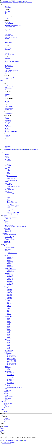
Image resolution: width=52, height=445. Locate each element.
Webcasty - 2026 (9, 300)
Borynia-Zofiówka (7, 159)
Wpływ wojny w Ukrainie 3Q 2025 (11, 355)
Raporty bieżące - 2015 (10, 264)
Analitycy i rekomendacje (8, 316)
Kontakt (8, 166)
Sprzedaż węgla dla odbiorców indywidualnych (11, 217)
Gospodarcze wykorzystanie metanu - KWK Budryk (13, 212)
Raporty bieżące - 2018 (10, 262)
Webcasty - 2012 (9, 310)
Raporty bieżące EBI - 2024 (10, 270)
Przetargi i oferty (6, 220)
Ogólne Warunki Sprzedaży (8, 219)
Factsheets (6, 312)
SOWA (8, 195)
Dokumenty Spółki (7, 385)
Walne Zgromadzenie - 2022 (10, 375)
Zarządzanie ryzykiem (8, 390)
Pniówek (6, 168)
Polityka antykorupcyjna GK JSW (11, 178)
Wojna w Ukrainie (6, 352)
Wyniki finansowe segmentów (9, 328)
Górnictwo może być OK (8, 237)
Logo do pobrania (6, 407)
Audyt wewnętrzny (9, 389)
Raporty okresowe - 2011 (10, 285)
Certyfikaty (8, 188)
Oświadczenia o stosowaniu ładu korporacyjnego (13, 386)
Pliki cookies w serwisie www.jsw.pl (6, 443)
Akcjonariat (6, 366)
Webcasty (6, 299)
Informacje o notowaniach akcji (9, 246)
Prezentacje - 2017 (9, 294)
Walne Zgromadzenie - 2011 (10, 383)
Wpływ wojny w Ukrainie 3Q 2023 (11, 361)
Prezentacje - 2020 (9, 292)
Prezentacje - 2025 (9, 288)
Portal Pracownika (18, 1)
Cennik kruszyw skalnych (8, 218)
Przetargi (6, 222)
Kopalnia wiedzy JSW (8, 235)
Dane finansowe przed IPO (8, 351)
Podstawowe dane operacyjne (9, 339)
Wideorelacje (7, 406)
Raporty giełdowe (6, 255)
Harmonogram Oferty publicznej (12, 253)
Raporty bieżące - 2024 (10, 258)
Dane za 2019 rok (9, 323)
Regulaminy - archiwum (8, 231)
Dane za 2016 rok (9, 325)
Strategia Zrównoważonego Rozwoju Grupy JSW (10, 234)
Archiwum (6, 250)
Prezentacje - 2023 (9, 290)
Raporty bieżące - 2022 (10, 259)
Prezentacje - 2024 (9, 289)
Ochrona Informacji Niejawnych (9, 189)
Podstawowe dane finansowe (9, 317)
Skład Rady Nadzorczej (10, 368)
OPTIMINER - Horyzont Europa (11, 203)
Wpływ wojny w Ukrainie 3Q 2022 (11, 364)
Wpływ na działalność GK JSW (9, 353)
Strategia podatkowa (6, 393)
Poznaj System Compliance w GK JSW (12, 176)
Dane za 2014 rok (9, 327)
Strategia (5, 392)
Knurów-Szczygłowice (8, 165)
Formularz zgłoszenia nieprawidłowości (12, 180)
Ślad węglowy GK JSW (7, 241)
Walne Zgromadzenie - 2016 (10, 379)
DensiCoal (8, 210)
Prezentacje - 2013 (9, 297)
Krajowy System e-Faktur (8, 230)
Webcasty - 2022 (9, 303)
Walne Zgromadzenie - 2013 (10, 381)
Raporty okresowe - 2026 (10, 274)
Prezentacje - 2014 (9, 296)
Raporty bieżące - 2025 (10, 257)
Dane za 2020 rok (9, 333)
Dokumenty (6, 181)
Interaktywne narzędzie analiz (9, 350)
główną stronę (6, 426)
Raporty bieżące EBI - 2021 (10, 272)
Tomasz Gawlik (7, 155)
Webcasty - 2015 (9, 308)
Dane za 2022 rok (9, 321)
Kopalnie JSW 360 (6, 404)
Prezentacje (6, 287)
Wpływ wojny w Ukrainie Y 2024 (11, 357)
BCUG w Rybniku (9, 204)
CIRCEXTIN (8, 197)
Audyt (6, 388)
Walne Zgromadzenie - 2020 (10, 376)
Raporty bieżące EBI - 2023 (10, 271)
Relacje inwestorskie (4, 244)
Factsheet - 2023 (9, 315)
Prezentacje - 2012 (9, 298)
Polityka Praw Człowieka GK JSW (11, 177)
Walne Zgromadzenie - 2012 (10, 382)
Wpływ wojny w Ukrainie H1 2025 (11, 356)
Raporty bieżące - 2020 (10, 261)
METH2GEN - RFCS (10, 201)
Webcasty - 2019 (9, 305)
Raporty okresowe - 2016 (10, 281)
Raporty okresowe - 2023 (10, 276)
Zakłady (5, 410)
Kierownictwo (9, 160)
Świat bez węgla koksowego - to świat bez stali (10, 403)
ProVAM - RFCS (9, 207)
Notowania (6, 395)
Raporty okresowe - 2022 (10, 277)
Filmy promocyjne (7, 405)
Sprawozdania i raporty (10, 182)
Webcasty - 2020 (9, 304)
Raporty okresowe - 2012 (10, 284)
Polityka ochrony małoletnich (7, 242)
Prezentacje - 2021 (9, 291)
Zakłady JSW (5, 158)
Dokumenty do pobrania (7, 228)
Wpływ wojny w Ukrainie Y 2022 (11, 363)
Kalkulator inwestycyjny (8, 398)
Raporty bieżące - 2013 (10, 266)
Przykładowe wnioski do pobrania (9, 225)
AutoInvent (8, 200)
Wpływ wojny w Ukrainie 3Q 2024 (11, 358)
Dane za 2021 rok (9, 322)
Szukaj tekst (1, 0)
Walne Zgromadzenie (8, 371)
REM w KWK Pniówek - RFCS (11, 208)
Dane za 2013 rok (9, 349)
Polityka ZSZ (8, 187)
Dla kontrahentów (4, 43)
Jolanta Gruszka (7, 154)
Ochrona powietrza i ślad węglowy (9, 238)
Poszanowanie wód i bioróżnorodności (10, 239)
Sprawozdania (8, 369)
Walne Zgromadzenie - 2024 (10, 373)
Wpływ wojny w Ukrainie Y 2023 (11, 360)
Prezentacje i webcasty (6, 286)
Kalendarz (6, 397)
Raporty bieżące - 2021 (10, 260)
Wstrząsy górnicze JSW (8, 227)
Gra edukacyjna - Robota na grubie (9, 236)
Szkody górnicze (6, 223)
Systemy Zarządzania (8, 183)
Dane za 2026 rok (9, 318)
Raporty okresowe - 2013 (10, 283)
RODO (8, 1)
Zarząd (4, 153)
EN (31, 2)
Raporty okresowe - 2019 (10, 279)
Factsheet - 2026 (9, 313)
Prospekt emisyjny (10, 252)
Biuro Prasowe (4, 401)
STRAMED (8, 196)
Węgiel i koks (5, 216)
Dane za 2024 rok (9, 341)
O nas (2, 4)
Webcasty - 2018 (9, 306)
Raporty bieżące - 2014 (10, 265)
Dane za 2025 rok (9, 319)
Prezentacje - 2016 (9, 295)
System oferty (7, 221)
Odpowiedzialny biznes (5, 233)
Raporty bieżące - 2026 (10, 256)
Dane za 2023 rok (9, 320)
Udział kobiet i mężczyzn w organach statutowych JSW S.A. (14, 387)
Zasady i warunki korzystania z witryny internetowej (8, 442)
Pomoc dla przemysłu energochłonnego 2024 (12, 213)
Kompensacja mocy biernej (10, 209)
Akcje (4, 245)
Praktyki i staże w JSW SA (10, 193)
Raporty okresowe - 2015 (10, 282)
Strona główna (4, 422)
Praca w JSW (7, 191)
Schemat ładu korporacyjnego (9, 365)
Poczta (26, 1)
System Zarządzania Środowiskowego (12, 185)
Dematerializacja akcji (8, 367)
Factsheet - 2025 (9, 314)
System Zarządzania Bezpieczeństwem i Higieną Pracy (14, 186)
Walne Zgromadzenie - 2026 (10, 372)
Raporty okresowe (7, 273)
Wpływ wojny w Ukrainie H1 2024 (11, 359)
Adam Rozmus (7, 156)
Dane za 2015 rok (9, 326)
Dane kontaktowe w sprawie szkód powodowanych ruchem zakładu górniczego (15, 226)
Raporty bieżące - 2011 (10, 267)
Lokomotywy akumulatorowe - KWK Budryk (13, 205)
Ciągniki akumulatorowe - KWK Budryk (12, 202)
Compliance (6, 175)
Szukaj (13, 0)
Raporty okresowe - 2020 (10, 278)
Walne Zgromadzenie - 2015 (10, 380)
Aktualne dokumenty (8, 229)
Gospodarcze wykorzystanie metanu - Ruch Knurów (13, 211)
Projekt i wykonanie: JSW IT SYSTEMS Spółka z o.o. (9, 441)
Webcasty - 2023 (9, 302)
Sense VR (8, 198)
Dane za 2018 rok (9, 324)
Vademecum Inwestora (10, 254)
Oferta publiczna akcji (9, 251)
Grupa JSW (7, 2)
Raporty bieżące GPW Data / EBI (9, 268)
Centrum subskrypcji (6, 391)
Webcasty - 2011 (9, 311)
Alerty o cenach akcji (8, 249)
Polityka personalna (9, 192)
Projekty (6, 194)
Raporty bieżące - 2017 (10, 263)
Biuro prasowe (4, 127)
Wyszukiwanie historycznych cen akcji (10, 247)
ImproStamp (8, 199)
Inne (4, 174)
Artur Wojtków (7, 157)
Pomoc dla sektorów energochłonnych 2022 (12, 214)
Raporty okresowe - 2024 (10, 275)
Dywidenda (6, 384)
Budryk (6, 162)
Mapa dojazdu (8, 161)
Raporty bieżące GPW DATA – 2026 (11, 269)
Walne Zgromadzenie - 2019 (10, 377)
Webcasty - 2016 (9, 307)
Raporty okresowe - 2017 (10, 280)
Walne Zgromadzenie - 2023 (10, 374)
